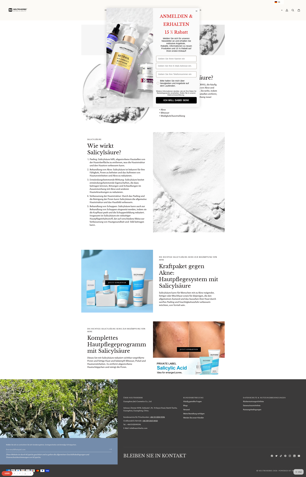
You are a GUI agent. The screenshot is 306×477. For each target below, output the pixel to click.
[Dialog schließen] (196, 11)
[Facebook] (272, 456)
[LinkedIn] (294, 456)
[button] (278, 2)
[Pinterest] (285, 456)
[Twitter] (276, 456)
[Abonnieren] (110, 449)
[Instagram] (290, 456)
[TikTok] (281, 456)
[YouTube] (299, 456)
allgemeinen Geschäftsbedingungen (70, 454)
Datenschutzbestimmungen (17, 457)
